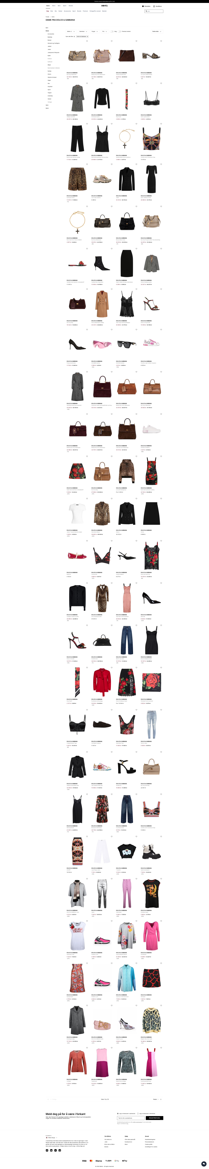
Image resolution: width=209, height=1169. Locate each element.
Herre (53, 5)
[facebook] (59, 1150)
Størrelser (81, 31)
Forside (47, 16)
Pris (103, 31)
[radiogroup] (140, 1113)
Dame (48, 5)
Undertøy (50, 95)
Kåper (49, 65)
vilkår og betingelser (137, 1122)
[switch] (113, 31)
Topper (50, 92)
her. (127, 1123)
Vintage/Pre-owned (95, 11)
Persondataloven (149, 1142)
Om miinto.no (108, 1139)
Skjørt (49, 80)
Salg (47, 11)
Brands (79, 11)
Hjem (47, 105)
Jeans (49, 49)
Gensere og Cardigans (54, 43)
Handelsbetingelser (150, 1139)
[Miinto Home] (104, 6)
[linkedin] (51, 1150)
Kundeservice (128, 1142)
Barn (59, 5)
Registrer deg (154, 1118)
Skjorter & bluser (52, 77)
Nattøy (49, 71)
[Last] (161, 1099)
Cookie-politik (148, 1144)
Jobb (105, 1142)
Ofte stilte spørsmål (130, 1139)
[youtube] (55, 1150)
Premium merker (126, 31)
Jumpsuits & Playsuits (53, 52)
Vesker (60, 11)
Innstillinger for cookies (151, 1146)
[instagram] (47, 1150)
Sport (74, 11)
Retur (126, 1144)
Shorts (49, 74)
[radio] (118, 1113)
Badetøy (50, 37)
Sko (56, 11)
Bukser (49, 40)
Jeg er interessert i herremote (147, 1113)
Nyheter (104, 11)
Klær (51, 11)
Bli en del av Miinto (109, 1144)
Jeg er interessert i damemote (127, 1113)
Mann (47, 108)
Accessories (67, 11)
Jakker (49, 46)
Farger (93, 31)
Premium (85, 11)
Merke (69, 31)
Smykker (50, 86)
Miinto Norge (51, 1137)
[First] (48, 1099)
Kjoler (49, 55)
